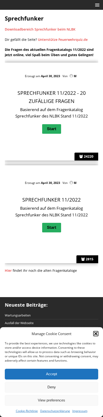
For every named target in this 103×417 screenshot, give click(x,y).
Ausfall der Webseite (19, 323)
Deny (51, 387)
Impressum (79, 411)
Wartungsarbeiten (18, 315)
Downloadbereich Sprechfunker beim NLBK (40, 29)
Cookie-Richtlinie (27, 411)
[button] (95, 333)
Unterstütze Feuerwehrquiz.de (63, 39)
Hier (8, 270)
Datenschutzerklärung (55, 411)
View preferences (51, 400)
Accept (51, 374)
